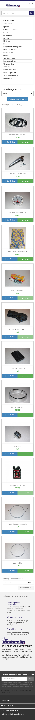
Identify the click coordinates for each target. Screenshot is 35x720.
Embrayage (7, 78)
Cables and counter (10, 30)
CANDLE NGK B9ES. (17, 290)
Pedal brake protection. (17, 368)
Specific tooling (9, 58)
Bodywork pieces (9, 61)
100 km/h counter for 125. (17, 212)
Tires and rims (8, 64)
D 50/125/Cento (9, 20)
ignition (6, 27)
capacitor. (17, 446)
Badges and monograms (12, 47)
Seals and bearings (10, 50)
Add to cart (25, 142)
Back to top (26, 588)
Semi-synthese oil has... (17, 485)
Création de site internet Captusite (12, 714)
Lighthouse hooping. (17, 407)
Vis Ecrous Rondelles (11, 75)
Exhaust (6, 38)
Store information (9, 711)
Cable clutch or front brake (17, 524)
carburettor (7, 35)
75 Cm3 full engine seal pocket (17, 251)
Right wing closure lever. (17, 174)
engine (5, 55)
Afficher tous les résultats (17, 99)
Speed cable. (17, 563)
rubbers (6, 32)
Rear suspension (9, 70)
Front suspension (9, 73)
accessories (7, 24)
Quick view (9, 142)
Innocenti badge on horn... (17, 135)
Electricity (6, 41)
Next (30, 582)
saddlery (6, 67)
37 (11, 582)
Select (17, 93)
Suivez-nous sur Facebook (15, 596)
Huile (5, 44)
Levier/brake (8, 52)
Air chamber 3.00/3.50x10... (17, 329)
